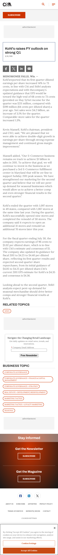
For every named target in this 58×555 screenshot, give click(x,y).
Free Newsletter (29, 355)
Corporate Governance (16, 372)
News (7, 311)
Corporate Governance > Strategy (21, 386)
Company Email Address (22, 347)
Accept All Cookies (29, 550)
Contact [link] (46, 511)
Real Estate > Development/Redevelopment (25, 392)
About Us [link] (9, 504)
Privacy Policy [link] (46, 504)
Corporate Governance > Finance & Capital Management (25, 379)
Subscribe (14, 15)
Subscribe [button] (29, 456)
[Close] (55, 528)
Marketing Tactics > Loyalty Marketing (23, 404)
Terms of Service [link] (15, 511)
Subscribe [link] (20, 504)
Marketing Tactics (13, 398)
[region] (29, 539)
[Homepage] (7, 4)
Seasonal (9, 410)
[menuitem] (6, 69)
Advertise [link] (32, 504)
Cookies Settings (29, 518)
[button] (53, 4)
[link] (6, 69)
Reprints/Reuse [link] (33, 511)
